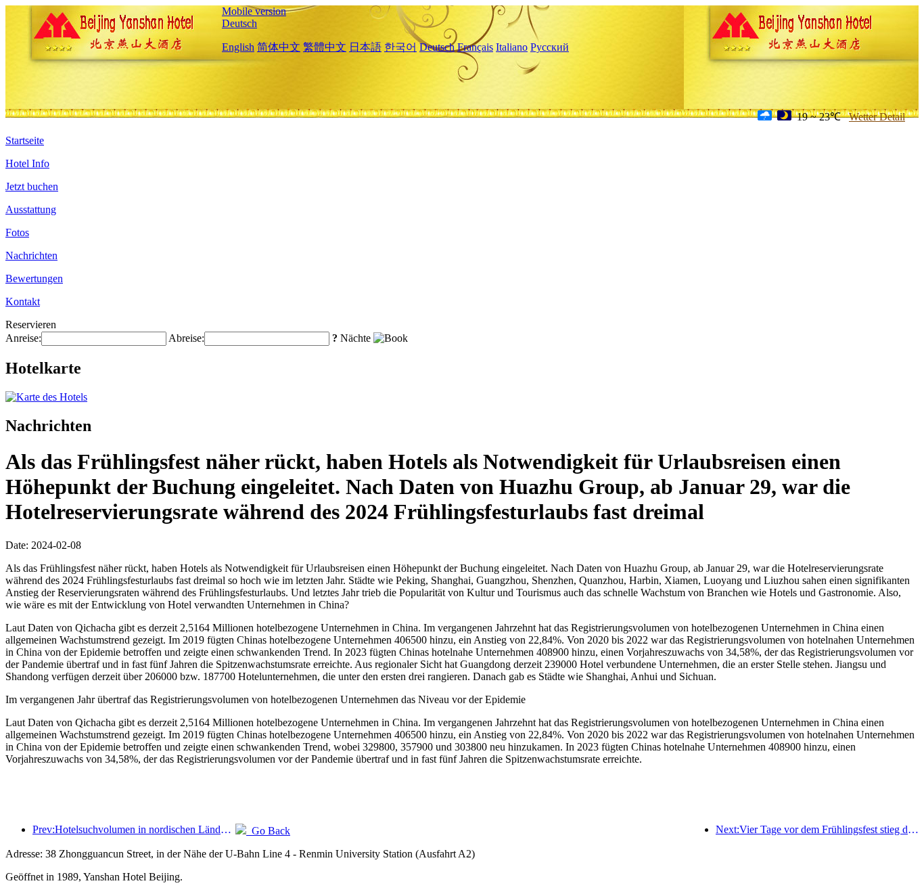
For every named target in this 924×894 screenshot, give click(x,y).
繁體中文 (324, 47)
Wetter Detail (877, 116)
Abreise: (186, 338)
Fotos (17, 232)
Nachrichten (31, 255)
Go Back (268, 830)
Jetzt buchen (31, 186)
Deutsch (239, 23)
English (238, 47)
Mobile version (254, 11)
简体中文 (278, 47)
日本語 (365, 47)
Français (475, 47)
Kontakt (22, 301)
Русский (549, 47)
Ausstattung (30, 209)
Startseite (24, 140)
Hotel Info (27, 163)
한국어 (400, 47)
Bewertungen (34, 278)
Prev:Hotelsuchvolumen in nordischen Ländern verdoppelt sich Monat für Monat (133, 829)
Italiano (512, 47)
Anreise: (23, 338)
